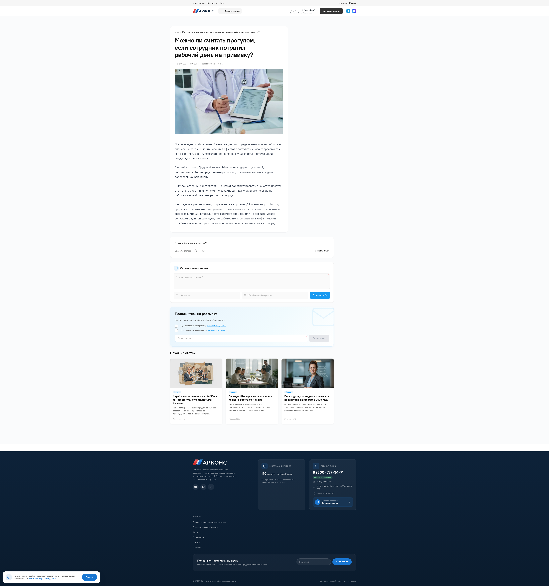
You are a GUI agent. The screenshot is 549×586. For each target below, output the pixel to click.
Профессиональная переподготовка (209, 522)
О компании (199, 3)
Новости (196, 542)
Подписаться (342, 562)
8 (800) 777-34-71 (303, 10)
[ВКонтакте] (211, 487)
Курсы (195, 532)
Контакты (212, 3)
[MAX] (203, 487)
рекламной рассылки (216, 330)
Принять (89, 577)
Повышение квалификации (205, 527)
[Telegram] (196, 487)
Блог (222, 3)
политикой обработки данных (42, 579)
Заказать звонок (331, 11)
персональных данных (216, 326)
